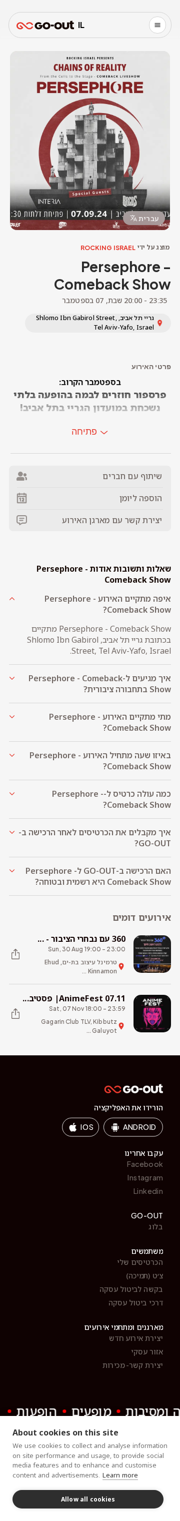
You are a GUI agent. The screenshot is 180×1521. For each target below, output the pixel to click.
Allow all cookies (88, 1499)
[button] (90, 604)
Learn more (120, 1474)
